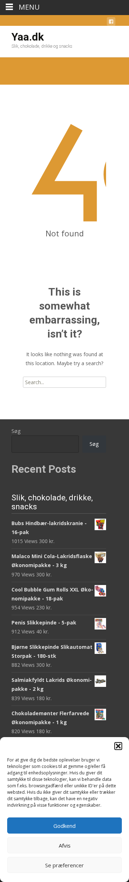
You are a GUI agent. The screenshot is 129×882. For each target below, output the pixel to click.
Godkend (64, 825)
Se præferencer (64, 865)
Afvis (65, 845)
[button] (118, 746)
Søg (15, 431)
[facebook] (111, 22)
